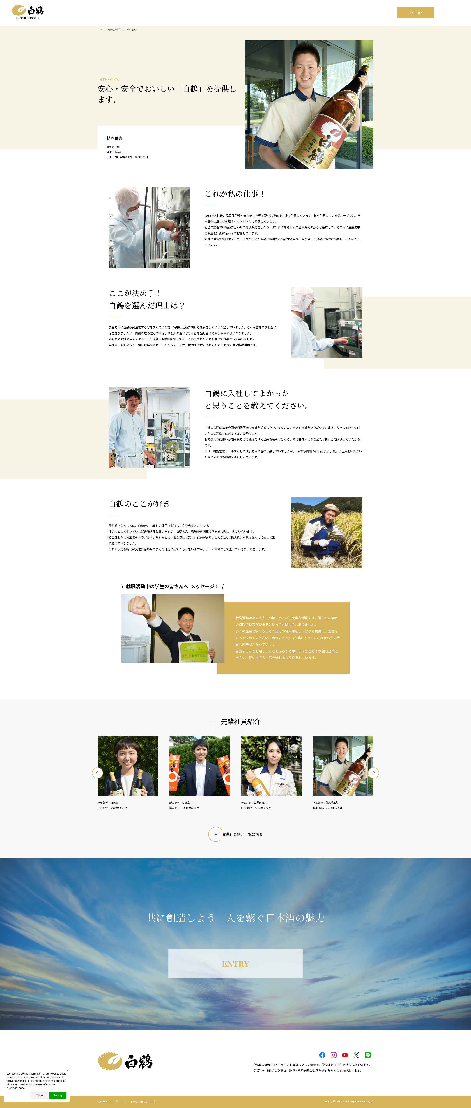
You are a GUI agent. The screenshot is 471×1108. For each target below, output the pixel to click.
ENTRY (415, 12)
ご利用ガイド (105, 1101)
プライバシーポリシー (138, 1101)
